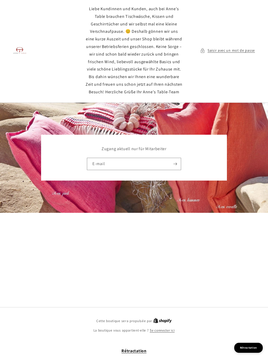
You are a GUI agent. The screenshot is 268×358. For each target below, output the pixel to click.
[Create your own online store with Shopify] (162, 321)
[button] (227, 50)
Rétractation (133, 351)
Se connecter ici (162, 330)
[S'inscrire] (175, 164)
